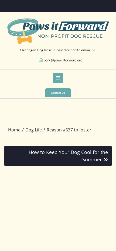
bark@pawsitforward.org (63, 60)
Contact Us (58, 93)
